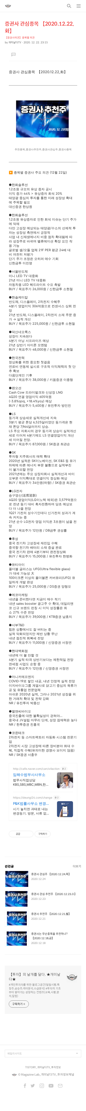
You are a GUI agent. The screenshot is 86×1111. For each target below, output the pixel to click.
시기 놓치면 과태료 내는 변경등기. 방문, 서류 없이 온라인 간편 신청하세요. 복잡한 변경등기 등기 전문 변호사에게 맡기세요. (31, 811)
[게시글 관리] (28, 834)
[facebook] (25, 1086)
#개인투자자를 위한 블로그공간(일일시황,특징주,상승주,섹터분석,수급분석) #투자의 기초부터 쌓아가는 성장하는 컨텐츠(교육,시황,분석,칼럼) (35, 990)
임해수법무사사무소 (29, 775)
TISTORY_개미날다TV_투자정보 (43, 1067)
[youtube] (51, 1086)
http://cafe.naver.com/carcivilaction (36, 768)
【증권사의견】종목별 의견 (20, 37)
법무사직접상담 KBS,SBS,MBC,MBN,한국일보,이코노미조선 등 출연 (31, 782)
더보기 (77, 866)
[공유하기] (23, 834)
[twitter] (33, 1086)
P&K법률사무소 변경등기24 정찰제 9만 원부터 (30, 803)
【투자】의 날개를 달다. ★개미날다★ (34, 977)
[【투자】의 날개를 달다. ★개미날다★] (8, 6)
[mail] (60, 1086)
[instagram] (42, 1086)
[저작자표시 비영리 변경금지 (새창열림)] (56, 834)
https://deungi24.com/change (32, 797)
